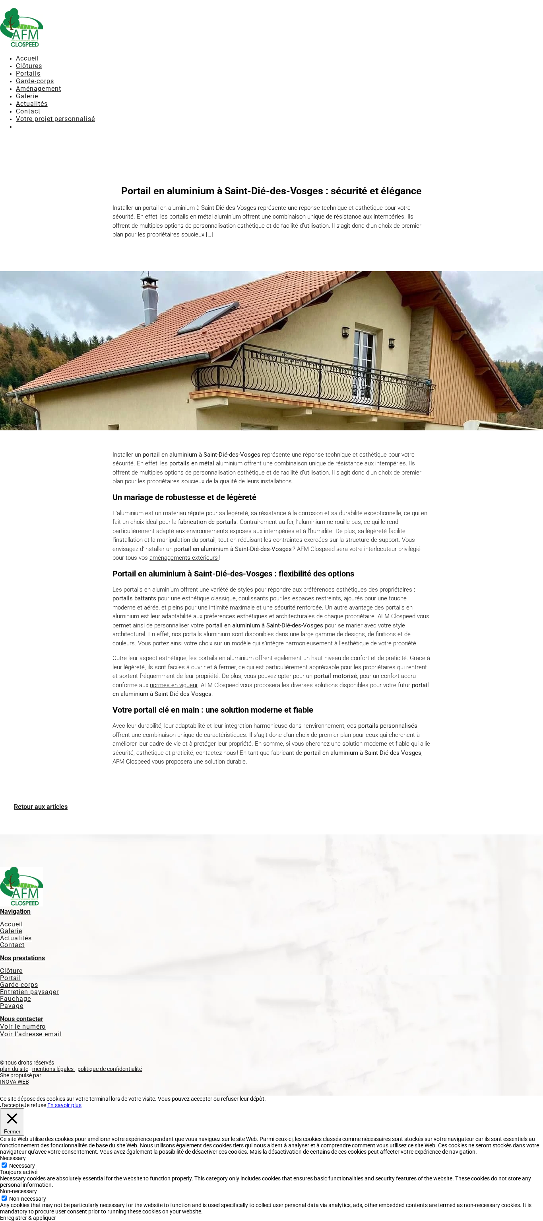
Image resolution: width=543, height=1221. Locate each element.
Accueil (27, 58)
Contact (28, 111)
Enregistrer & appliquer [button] (28, 1218)
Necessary (22, 1165)
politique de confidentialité (110, 1069)
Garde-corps (35, 81)
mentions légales (53, 1069)
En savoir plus (64, 1105)
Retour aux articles (41, 807)
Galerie (27, 96)
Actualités (32, 103)
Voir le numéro (23, 1026)
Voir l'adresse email (31, 1034)
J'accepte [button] (11, 1105)
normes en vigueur (174, 685)
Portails (28, 73)
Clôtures (29, 66)
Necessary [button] (13, 1158)
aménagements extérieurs (184, 557)
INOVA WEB (14, 1081)
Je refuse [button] (34, 1105)
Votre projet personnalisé (55, 119)
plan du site (14, 1069)
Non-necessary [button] (18, 1191)
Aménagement (38, 88)
